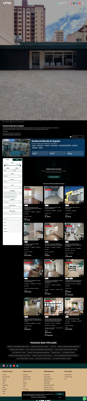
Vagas (5, 225)
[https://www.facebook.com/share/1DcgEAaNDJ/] (77, 3)
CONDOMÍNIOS (12, 190)
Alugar (17, 159)
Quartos (5, 228)
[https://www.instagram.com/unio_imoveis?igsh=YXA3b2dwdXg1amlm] (71, 3)
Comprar (7, 159)
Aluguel (18, 134)
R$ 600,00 (6, 164)
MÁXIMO (16, 168)
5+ (20, 222)
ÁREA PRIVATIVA (12, 211)
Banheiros (6, 231)
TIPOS (12, 185)
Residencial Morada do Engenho (8, 134)
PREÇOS (12, 162)
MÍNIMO (7, 168)
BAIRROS (12, 179)
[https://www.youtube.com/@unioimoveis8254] (80, 3)
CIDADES (12, 173)
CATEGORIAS (12, 199)
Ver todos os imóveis (53, 177)
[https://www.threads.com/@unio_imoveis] (74, 3)
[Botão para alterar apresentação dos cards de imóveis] (70, 137)
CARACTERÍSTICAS (12, 205)
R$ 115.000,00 (18, 164)
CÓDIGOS (12, 216)
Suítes (5, 222)
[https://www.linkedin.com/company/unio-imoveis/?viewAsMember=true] (17, 366)
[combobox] (4, 176)
